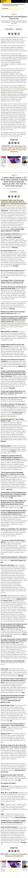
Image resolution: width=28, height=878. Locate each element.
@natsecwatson (12, 416)
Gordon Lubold (6, 188)
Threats (14, 14)
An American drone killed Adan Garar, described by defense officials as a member (14, 323)
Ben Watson (10, 25)
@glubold (3, 416)
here (21, 406)
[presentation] (1, 161)
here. (6, 277)
